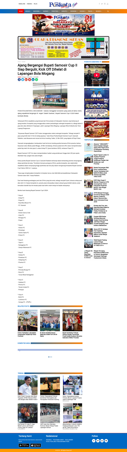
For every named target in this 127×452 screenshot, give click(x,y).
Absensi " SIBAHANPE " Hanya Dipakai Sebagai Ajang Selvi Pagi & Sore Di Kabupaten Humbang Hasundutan (101, 147)
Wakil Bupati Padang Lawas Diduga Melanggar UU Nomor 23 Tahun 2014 (101, 242)
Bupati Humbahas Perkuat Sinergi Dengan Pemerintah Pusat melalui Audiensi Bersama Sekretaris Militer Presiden (72, 335)
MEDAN (27, 11)
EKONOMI (73, 11)
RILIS (35, 4)
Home (21, 11)
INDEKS (29, 4)
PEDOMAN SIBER (58, 440)
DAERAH (45, 11)
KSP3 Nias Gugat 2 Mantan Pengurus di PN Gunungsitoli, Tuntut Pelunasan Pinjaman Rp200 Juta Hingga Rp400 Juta (101, 184)
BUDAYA (98, 11)
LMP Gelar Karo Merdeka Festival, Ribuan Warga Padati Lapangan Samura (49, 425)
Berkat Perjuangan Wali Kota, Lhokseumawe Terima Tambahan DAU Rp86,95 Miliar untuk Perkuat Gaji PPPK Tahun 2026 (101, 172)
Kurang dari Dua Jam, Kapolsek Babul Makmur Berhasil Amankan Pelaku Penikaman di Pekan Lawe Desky (101, 209)
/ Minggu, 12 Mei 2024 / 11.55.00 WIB (30, 77)
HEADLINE (22, 4)
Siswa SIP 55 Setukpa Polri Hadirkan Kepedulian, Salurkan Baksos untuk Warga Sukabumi (101, 232)
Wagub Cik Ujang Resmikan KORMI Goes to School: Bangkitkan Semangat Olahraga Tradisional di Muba (101, 254)
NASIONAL (36, 11)
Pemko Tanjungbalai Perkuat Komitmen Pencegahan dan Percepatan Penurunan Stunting (49, 397)
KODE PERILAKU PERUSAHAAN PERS (57, 441)
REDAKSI (49, 440)
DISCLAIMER (69, 440)
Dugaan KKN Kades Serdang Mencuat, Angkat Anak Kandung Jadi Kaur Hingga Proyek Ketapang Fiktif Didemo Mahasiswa (101, 221)
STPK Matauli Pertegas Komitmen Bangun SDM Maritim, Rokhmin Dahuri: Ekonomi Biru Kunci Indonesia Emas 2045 (101, 197)
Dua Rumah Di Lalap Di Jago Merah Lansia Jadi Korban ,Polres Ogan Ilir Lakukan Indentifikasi (26, 426)
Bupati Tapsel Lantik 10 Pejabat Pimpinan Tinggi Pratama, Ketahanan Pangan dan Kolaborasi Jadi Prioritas (101, 159)
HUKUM (82, 11)
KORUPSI (64, 11)
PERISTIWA (55, 11)
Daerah (23, 61)
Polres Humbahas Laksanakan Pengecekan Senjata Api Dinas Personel (27, 334)
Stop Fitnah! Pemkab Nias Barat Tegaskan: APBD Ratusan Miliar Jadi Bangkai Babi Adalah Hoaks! (27, 397)
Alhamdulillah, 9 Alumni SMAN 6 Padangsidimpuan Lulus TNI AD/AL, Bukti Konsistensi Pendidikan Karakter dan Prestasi (72, 427)
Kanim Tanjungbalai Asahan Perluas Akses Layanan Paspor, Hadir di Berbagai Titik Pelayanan (72, 398)
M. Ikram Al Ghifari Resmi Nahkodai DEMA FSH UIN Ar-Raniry (49, 334)
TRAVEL (90, 11)
